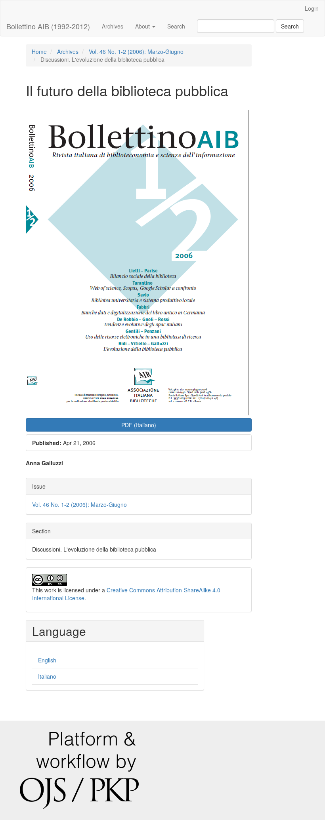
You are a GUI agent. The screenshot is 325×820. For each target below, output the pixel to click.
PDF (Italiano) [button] (138, 425)
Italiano (47, 676)
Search (176, 26)
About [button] (143, 26)
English (47, 660)
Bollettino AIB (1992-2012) (48, 26)
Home (39, 51)
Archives (112, 26)
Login (312, 8)
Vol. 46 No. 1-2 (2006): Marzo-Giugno (136, 51)
